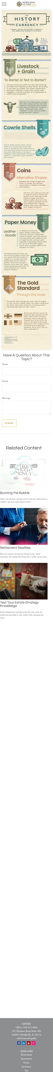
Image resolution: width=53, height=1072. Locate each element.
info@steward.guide (26, 1038)
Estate (26, 1062)
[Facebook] (19, 1043)
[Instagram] (33, 1043)
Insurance (26, 1066)
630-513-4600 (30, 1027)
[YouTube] (29, 1043)
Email (5, 381)
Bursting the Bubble (15, 493)
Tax (26, 1070)
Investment (26, 1058)
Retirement (26, 1054)
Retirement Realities (15, 548)
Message (6, 398)
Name (5, 364)
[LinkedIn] (24, 1043)
